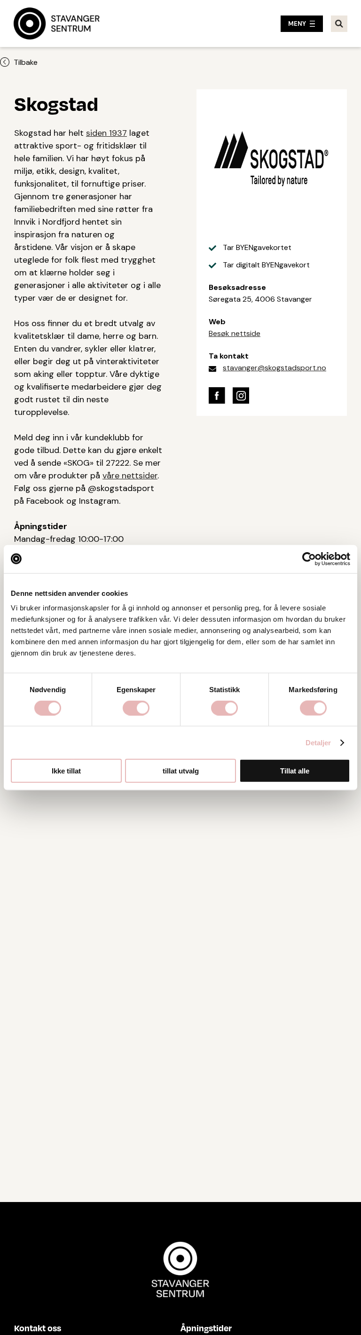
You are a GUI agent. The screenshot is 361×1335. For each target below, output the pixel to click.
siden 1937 (106, 133)
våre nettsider (129, 475)
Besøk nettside (234, 333)
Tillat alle (294, 771)
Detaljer (318, 742)
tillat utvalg (181, 771)
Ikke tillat (66, 771)
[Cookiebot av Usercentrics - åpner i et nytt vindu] (309, 559)
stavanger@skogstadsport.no (274, 368)
